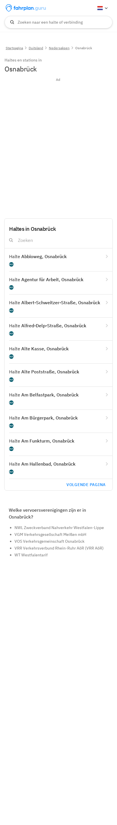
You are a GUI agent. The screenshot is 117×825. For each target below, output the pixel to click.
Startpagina (14, 48)
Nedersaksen (59, 48)
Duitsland (36, 48)
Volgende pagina (86, 484)
